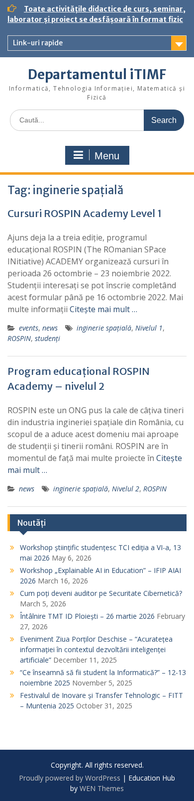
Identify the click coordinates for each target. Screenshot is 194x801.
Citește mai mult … (103, 309)
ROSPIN (19, 338)
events (28, 328)
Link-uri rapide (38, 42)
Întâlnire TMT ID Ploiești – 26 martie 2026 (87, 616)
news (50, 328)
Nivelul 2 (125, 488)
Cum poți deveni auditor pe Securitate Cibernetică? (101, 593)
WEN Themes (102, 788)
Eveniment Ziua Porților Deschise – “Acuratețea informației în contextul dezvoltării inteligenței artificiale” (96, 649)
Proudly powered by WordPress (69, 778)
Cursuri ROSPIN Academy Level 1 (84, 213)
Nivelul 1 (149, 328)
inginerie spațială (104, 328)
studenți (47, 338)
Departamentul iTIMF (97, 74)
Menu (107, 155)
